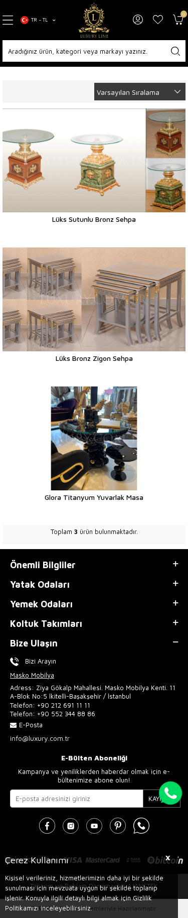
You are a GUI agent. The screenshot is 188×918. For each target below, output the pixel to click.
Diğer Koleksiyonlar (63, 73)
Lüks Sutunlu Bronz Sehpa (94, 219)
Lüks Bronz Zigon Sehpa (94, 358)
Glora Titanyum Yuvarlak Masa (94, 497)
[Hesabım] (137, 20)
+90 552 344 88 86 (66, 714)
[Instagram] (71, 826)
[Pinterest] (118, 826)
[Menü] (8, 20)
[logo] (94, 20)
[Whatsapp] (141, 826)
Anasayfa (16, 73)
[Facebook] (47, 826)
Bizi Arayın (40, 661)
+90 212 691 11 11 (63, 705)
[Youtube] (94, 826)
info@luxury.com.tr (40, 738)
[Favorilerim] (157, 20)
